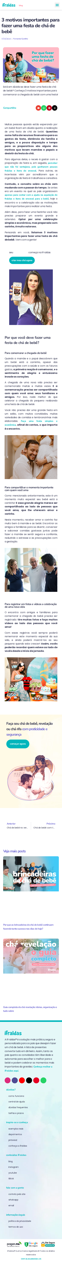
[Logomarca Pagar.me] (14, 1244)
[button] (57, 4)
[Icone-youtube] (22, 1080)
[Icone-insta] (8, 1080)
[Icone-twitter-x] (29, 1080)
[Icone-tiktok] (15, 1080)
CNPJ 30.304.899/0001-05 (31, 1259)
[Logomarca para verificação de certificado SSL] (48, 1244)
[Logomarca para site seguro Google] (31, 1244)
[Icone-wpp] (43, 1080)
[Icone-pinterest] (36, 1080)
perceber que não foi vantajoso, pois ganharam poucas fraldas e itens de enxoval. (31, 166)
